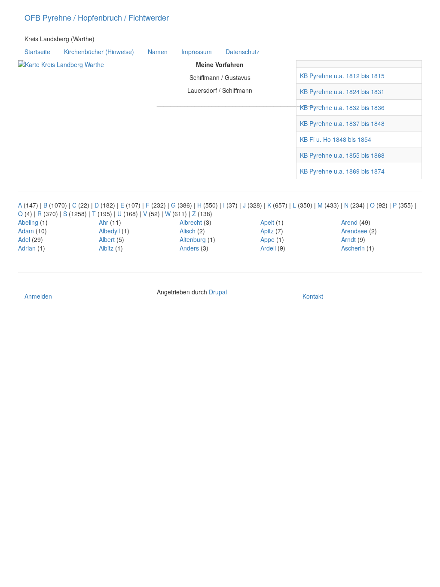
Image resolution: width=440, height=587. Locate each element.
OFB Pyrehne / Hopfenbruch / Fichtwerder (96, 17)
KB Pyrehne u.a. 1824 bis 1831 (342, 91)
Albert (107, 239)
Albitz (106, 248)
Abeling (28, 222)
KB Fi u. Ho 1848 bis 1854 (335, 139)
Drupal (218, 291)
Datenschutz (243, 51)
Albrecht (191, 222)
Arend (349, 222)
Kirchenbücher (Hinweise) (99, 51)
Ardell (268, 248)
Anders (189, 248)
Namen (158, 51)
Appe (267, 239)
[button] (81, 101)
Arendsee (354, 230)
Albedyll (109, 230)
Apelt (267, 222)
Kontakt (312, 296)
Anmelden (38, 296)
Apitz (267, 230)
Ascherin (353, 248)
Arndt (348, 239)
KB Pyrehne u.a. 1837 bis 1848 (342, 123)
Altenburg (193, 239)
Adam (26, 230)
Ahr (103, 222)
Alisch (188, 230)
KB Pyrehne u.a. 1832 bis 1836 (342, 107)
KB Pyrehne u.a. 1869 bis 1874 (342, 171)
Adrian (27, 248)
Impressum (196, 51)
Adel (24, 239)
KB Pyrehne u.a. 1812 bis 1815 (342, 75)
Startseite (37, 51)
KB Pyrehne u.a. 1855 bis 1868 (342, 155)
